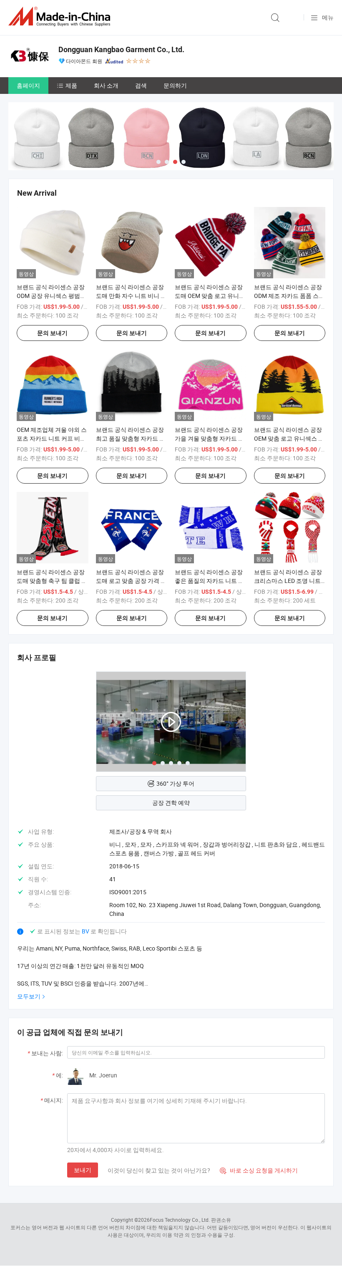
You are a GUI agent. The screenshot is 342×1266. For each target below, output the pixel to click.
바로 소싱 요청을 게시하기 (259, 1170)
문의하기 (175, 85)
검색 (141, 85)
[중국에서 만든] (60, 16)
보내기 (82, 1170)
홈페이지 (28, 85)
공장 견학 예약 (171, 803)
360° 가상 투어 (175, 783)
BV (86, 931)
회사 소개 (106, 85)
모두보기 (28, 996)
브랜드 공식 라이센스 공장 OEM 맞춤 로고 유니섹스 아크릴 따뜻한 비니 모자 (289, 438)
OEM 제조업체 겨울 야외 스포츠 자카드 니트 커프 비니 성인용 (52, 438)
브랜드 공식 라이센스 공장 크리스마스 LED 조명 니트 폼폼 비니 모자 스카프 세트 (288, 580)
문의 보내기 (52, 333)
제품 (71, 85)
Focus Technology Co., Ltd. (180, 1219)
